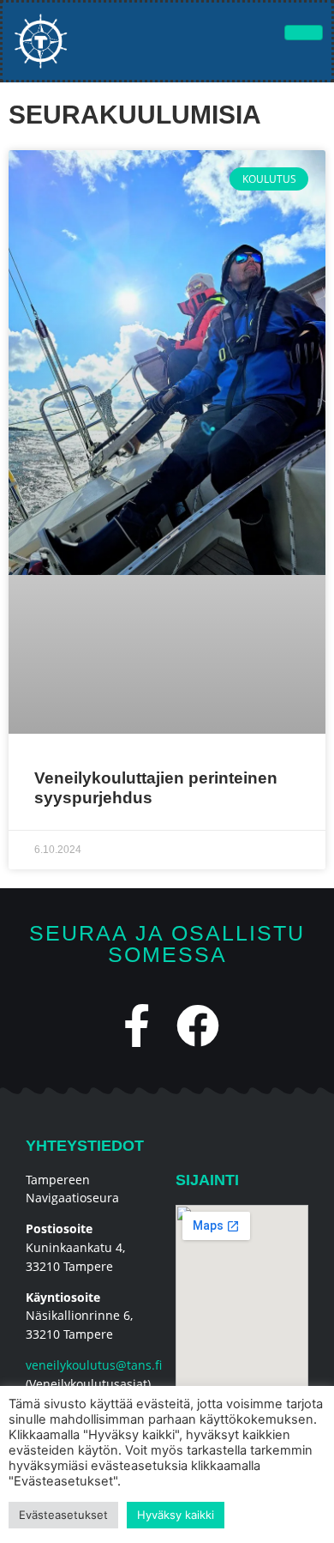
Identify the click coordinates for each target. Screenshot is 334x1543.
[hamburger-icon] (303, 32)
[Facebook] (197, 1025)
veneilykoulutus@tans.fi (94, 1365)
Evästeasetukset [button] (63, 1515)
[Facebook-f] (137, 1025)
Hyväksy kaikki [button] (175, 1515)
